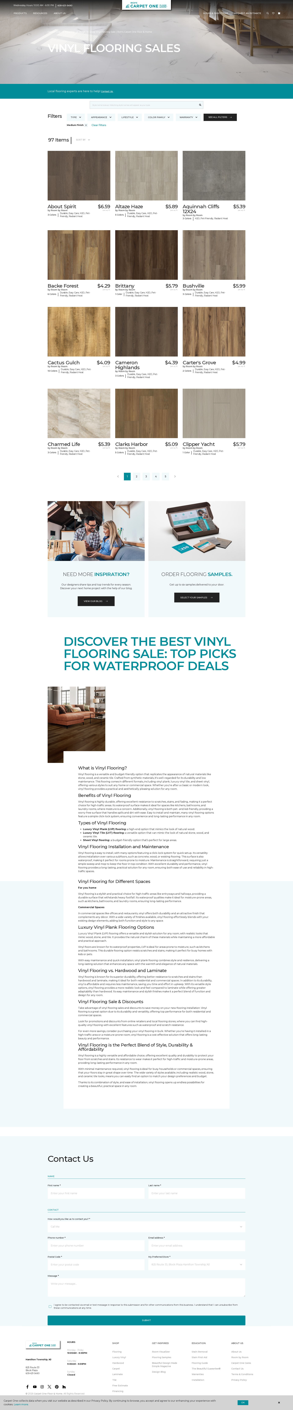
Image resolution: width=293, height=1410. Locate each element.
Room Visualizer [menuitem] (161, 1351)
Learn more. (21, 1404)
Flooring (69, 32)
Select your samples (193, 597)
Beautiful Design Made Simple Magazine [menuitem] (164, 1365)
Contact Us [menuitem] (237, 1368)
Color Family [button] (156, 117)
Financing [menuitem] (117, 1391)
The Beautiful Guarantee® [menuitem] (206, 1368)
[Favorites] (273, 13)
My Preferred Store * (159, 1257)
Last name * (154, 1185)
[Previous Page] (118, 476)
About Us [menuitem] (236, 1351)
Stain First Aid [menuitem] (199, 1357)
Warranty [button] (186, 117)
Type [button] (74, 117)
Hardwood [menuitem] (118, 1363)
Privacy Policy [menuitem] (239, 1380)
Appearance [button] (99, 117)
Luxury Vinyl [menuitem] (119, 1357)
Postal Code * (55, 1257)
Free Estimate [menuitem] (120, 1385)
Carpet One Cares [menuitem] (241, 1363)
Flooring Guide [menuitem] (200, 1363)
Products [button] (20, 13)
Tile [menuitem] (114, 1380)
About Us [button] (60, 13)
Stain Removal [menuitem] (200, 1351)
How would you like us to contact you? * (69, 1219)
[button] (268, 13)
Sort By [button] (81, 139)
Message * (53, 1276)
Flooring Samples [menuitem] (161, 1357)
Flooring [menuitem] (116, 1351)
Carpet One (54, 32)
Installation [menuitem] (198, 1380)
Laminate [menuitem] (117, 1374)
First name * (54, 1185)
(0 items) (279, 13)
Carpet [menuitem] (116, 1368)
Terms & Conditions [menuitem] (242, 1374)
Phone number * (56, 1238)
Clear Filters (99, 125)
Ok (242, 1402)
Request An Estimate (247, 13)
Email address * (156, 1238)
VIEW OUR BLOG (93, 601)
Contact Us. (107, 91)
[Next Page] (175, 476)
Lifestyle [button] (127, 117)
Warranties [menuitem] (198, 1374)
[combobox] (143, 105)
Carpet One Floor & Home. (48, 1393)
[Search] (200, 105)
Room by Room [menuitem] (239, 1357)
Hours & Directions (215, 13)
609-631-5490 (65, 5)
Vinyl (82, 32)
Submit (146, 1320)
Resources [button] (40, 13)
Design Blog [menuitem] (159, 1371)
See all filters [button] (217, 117)
